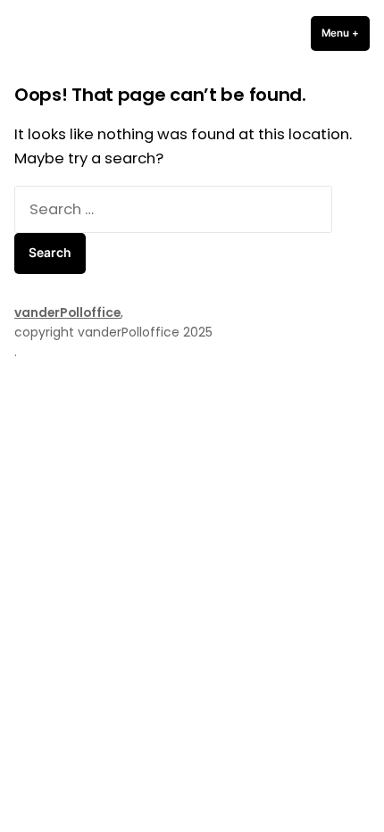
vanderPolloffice (67, 312)
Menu (345, 33)
